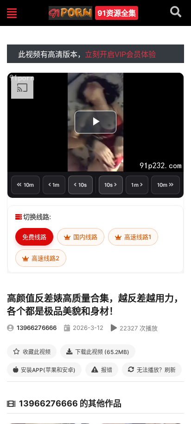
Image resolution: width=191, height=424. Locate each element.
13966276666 (37, 327)
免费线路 (34, 236)
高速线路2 (44, 258)
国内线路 (84, 236)
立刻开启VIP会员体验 (120, 54)
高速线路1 (137, 236)
